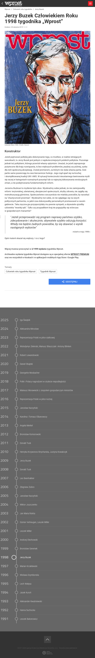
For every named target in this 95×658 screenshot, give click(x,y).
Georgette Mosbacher (30, 372)
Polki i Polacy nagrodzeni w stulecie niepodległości (43, 381)
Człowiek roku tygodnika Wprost (20, 271)
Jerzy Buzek (25, 460)
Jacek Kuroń (25, 592)
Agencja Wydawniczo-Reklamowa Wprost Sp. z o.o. (42, 648)
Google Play (73, 257)
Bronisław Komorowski (30, 434)
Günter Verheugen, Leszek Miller (34, 522)
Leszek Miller (26, 531)
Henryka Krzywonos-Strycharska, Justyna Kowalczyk (43, 451)
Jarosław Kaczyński (29, 408)
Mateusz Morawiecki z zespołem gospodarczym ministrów (46, 390)
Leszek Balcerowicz (29, 619)
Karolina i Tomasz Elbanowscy (33, 416)
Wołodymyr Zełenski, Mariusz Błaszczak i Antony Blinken (45, 346)
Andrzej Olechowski (29, 539)
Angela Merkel (26, 425)
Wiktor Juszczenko (28, 504)
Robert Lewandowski (29, 355)
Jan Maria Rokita (27, 513)
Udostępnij (71, 281)
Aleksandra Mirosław (29, 328)
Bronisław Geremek (28, 548)
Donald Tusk (25, 443)
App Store (61, 257)
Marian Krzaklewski (28, 566)
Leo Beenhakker (27, 478)
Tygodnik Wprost (48, 271)
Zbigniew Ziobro (27, 487)
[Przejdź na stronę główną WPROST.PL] (2, 3)
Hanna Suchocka (27, 610)
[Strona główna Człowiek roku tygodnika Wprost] (13, 3)
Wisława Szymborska (29, 575)
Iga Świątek (25, 320)
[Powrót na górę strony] (47, 639)
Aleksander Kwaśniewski (31, 601)
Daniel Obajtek (26, 364)
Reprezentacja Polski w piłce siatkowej (37, 337)
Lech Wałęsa (25, 583)
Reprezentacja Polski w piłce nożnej (36, 399)
